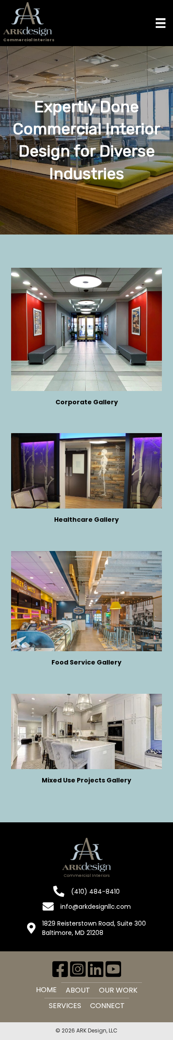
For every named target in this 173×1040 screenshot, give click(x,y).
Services (65, 1006)
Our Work (118, 990)
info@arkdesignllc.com (95, 906)
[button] (60, 969)
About (78, 990)
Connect (107, 1006)
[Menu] (160, 23)
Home (46, 990)
